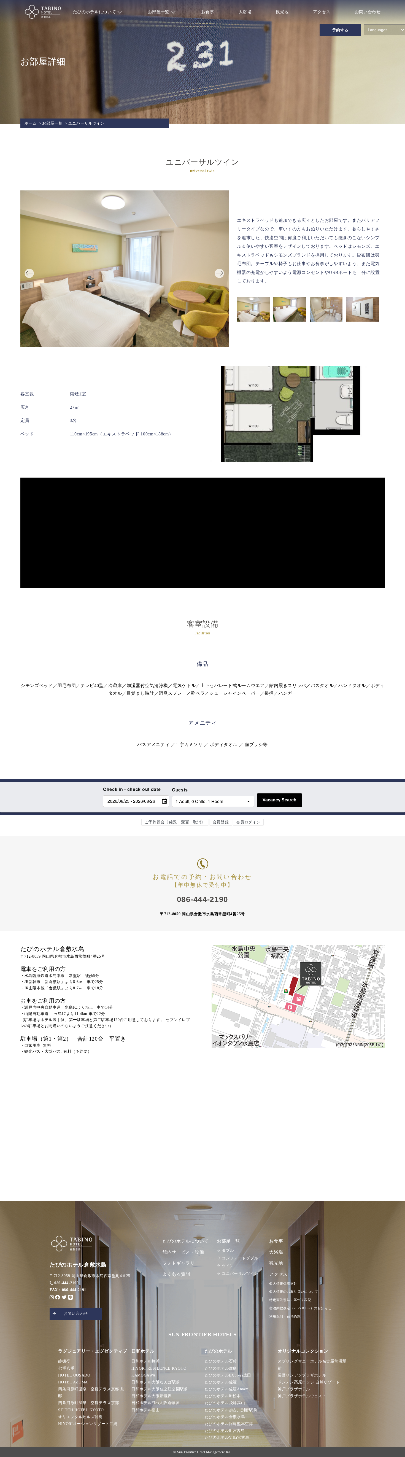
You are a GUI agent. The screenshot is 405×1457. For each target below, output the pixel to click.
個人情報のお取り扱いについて (293, 1292)
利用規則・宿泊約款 (285, 1316)
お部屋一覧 (159, 12)
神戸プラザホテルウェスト (302, 1396)
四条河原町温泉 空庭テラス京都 (88, 1403)
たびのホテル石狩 (221, 1361)
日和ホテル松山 (145, 1410)
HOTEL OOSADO (74, 1375)
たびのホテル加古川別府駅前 (231, 1410)
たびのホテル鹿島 (221, 1368)
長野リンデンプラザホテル (302, 1375)
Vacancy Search (279, 800)
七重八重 (66, 1368)
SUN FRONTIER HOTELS (202, 1334)
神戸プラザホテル (294, 1389)
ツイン (228, 1266)
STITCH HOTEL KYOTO (81, 1410)
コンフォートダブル (240, 1258)
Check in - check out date (132, 789)
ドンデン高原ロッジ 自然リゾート (309, 1382)
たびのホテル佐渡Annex (226, 1389)
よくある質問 (176, 1274)
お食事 (207, 12)
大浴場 (245, 12)
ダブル (228, 1250)
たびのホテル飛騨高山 (225, 1403)
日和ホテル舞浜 (145, 1361)
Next (216, 270)
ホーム (31, 123)
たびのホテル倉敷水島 (225, 1417)
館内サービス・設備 (183, 1252)
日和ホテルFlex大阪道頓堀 (155, 1403)
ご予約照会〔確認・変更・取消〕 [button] (175, 822)
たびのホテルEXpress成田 (228, 1375)
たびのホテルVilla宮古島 (227, 1438)
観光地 (282, 12)
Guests (180, 790)
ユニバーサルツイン (240, 1274)
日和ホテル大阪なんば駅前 (155, 1382)
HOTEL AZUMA (73, 1382)
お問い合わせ (368, 12)
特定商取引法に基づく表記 (290, 1300)
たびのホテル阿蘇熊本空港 (229, 1424)
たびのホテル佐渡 (221, 1382)
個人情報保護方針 (283, 1284)
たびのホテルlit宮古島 (225, 1431)
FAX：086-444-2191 (68, 1290)
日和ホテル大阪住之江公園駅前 (159, 1389)
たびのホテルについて (95, 12)
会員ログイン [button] (248, 822)
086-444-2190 (66, 1283)
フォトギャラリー (181, 1263)
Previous (26, 270)
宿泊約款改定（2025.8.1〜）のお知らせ (300, 1308)
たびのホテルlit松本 (223, 1396)
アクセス (321, 12)
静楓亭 (64, 1361)
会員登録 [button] (221, 822)
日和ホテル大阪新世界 (151, 1396)
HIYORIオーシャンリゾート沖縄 (87, 1424)
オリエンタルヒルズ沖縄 (80, 1417)
